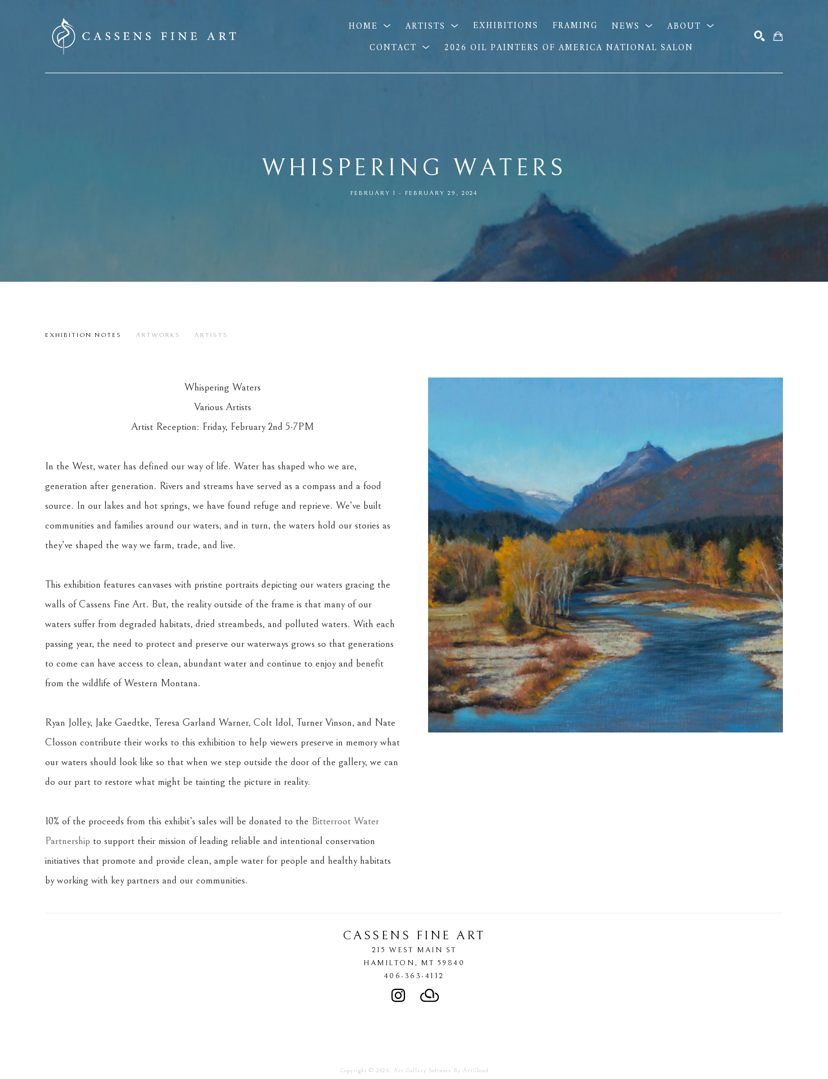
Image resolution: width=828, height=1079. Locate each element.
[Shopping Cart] (778, 36)
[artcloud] (429, 995)
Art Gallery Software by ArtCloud (441, 1070)
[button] (370, 26)
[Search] (759, 36)
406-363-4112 (414, 975)
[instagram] (398, 995)
